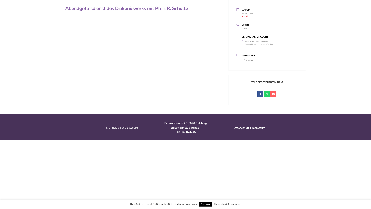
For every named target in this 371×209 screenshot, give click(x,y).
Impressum (258, 128)
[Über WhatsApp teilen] (267, 94)
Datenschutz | (243, 128)
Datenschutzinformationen (227, 204)
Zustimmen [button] (205, 204)
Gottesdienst (249, 60)
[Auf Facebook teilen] (260, 94)
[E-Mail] (273, 94)
